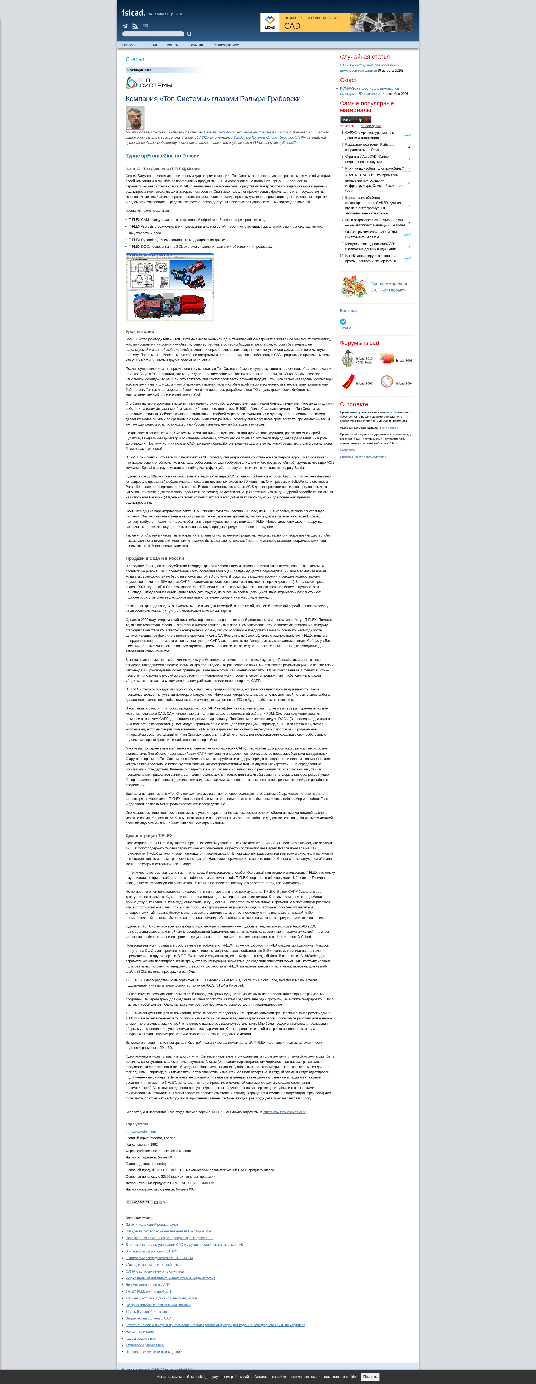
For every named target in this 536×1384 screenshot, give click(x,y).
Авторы (173, 45)
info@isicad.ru (389, 427)
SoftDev (239, 137)
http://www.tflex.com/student (284, 1112)
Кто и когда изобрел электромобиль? (374, 168)
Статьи (151, 45)
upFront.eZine (289, 143)
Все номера (349, 311)
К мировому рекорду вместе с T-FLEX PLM (159, 1258)
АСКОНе (206, 137)
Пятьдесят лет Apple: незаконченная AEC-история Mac (169, 1231)
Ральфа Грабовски (218, 132)
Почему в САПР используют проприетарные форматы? (169, 1238)
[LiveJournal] (165, 1201)
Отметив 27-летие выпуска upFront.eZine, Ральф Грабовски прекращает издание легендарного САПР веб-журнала (215, 1325)
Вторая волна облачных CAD (148, 1318)
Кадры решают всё (141, 1338)
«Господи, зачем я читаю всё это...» (154, 1265)
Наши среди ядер (139, 1332)
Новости (128, 45)
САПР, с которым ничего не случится (155, 1271)
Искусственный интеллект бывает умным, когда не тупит (170, 1278)
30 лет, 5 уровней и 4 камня (147, 1312)
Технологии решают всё (145, 1345)
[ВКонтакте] (156, 1201)
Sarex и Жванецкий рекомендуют (152, 1225)
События (196, 45)
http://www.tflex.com (141, 1132)
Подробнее (347, 449)
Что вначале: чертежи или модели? (154, 1352)
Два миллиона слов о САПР (148, 1285)
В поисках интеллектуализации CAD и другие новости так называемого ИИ (185, 1245)
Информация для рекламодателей (363, 456)
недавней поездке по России (266, 132)
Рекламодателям (226, 45)
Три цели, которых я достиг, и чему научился (161, 1298)
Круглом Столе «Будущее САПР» (279, 137)
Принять (370, 1377)
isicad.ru (391, 412)
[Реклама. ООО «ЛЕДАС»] (336, 22)
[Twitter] (160, 1201)
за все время (371, 126)
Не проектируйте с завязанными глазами (158, 1305)
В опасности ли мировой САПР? (151, 1251)
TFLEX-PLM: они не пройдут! (148, 1292)
